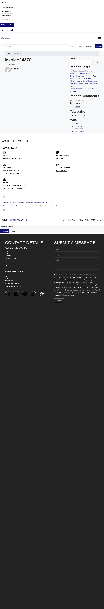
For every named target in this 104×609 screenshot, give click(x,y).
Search (98, 46)
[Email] (6, 265)
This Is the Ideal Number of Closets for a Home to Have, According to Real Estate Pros (84, 83)
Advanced (90, 46)
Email (7, 268)
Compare (4, 231)
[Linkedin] (16, 293)
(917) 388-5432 (7, 20)
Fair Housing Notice (9, 203)
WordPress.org (79, 131)
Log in (76, 124)
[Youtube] (24, 293)
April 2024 (77, 107)
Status (72, 46)
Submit (59, 300)
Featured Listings (7, 7)
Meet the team (6, 3)
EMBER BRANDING (18, 220)
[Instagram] (7, 293)
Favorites (9, 30)
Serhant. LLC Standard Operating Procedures (32, 203)
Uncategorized (79, 115)
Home (10, 53)
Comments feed (80, 129)
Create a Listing (6, 25)
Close (13, 231)
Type (80, 46)
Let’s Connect (6, 15)
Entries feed (78, 126)
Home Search (6, 11)
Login (7, 28)
